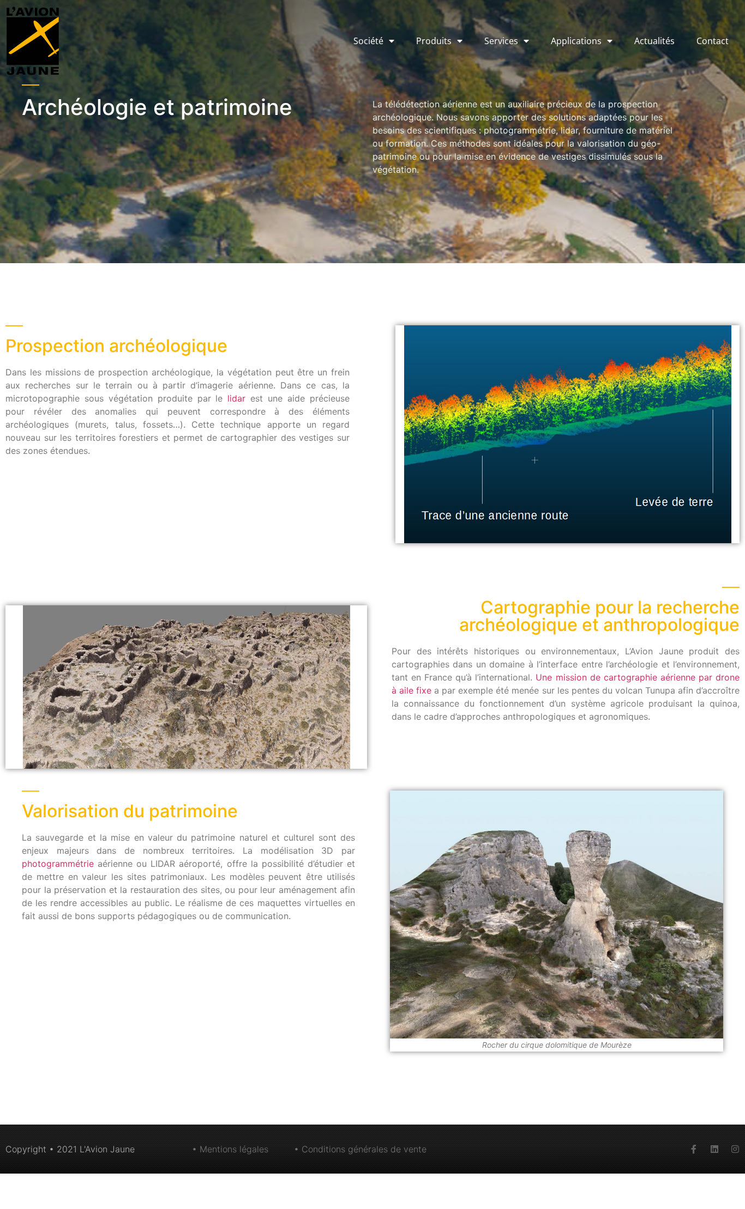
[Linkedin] (714, 1149)
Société (368, 41)
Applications (576, 41)
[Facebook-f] (693, 1149)
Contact (712, 41)
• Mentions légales (230, 1149)
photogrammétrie (58, 863)
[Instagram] (735, 1149)
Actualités (654, 41)
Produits (434, 41)
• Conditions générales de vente (360, 1149)
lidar (236, 398)
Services (501, 41)
